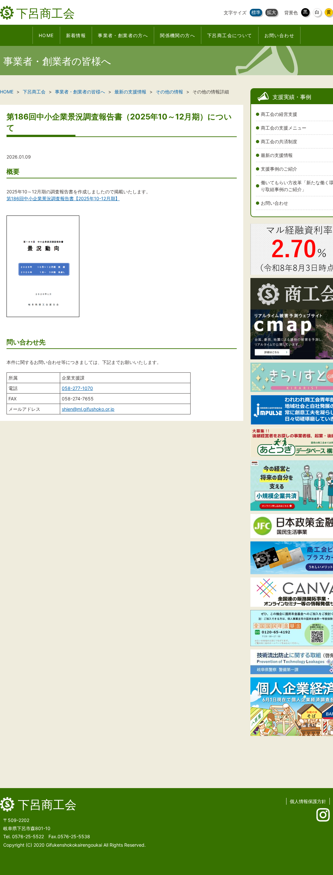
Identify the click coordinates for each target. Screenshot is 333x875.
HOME (6, 91)
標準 (255, 12)
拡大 (271, 12)
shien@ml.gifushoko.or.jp (88, 409)
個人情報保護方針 (308, 801)
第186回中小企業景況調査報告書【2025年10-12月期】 (63, 198)
